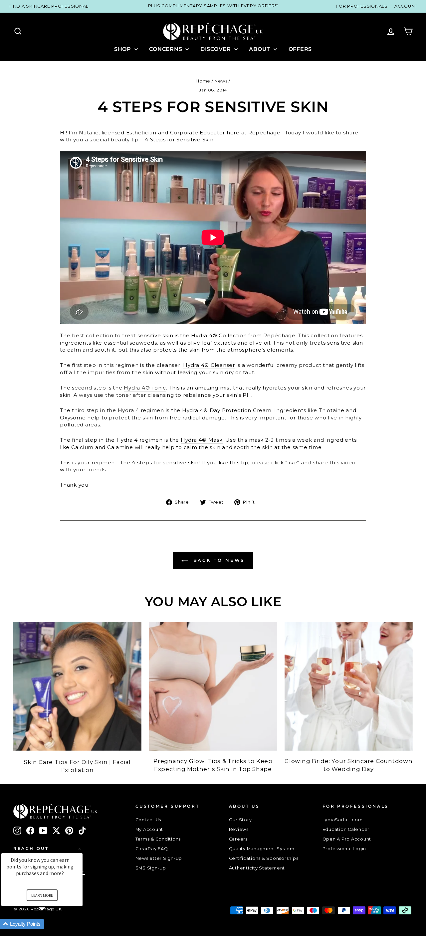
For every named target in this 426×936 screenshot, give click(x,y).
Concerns (166, 49)
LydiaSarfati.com (342, 819)
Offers (300, 49)
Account (405, 6)
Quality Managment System (262, 848)
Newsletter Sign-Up (158, 858)
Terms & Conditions (158, 839)
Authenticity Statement (257, 867)
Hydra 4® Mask (202, 440)
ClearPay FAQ (151, 848)
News (220, 80)
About (260, 49)
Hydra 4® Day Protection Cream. (227, 410)
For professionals (362, 6)
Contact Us (148, 819)
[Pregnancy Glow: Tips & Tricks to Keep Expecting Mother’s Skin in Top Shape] (213, 686)
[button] (50, 924)
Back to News (218, 560)
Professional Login (344, 848)
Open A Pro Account (346, 839)
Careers (238, 839)
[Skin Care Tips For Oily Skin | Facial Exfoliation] (77, 686)
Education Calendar (346, 829)
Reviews (239, 829)
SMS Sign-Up (150, 867)
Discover (216, 49)
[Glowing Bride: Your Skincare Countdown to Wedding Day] (349, 686)
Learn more (42, 895)
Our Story (240, 819)
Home (203, 80)
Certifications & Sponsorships (264, 858)
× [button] (79, 849)
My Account (149, 829)
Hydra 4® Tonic (145, 388)
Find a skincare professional (49, 6)
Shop (123, 49)
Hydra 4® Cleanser (209, 365)
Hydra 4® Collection (219, 335)
